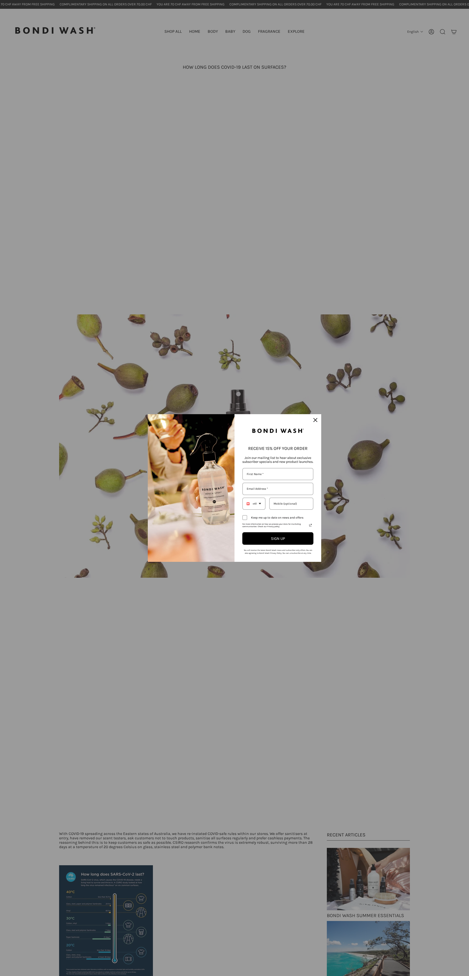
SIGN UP (278, 538)
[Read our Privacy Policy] (310, 525)
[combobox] (254, 504)
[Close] (315, 420)
